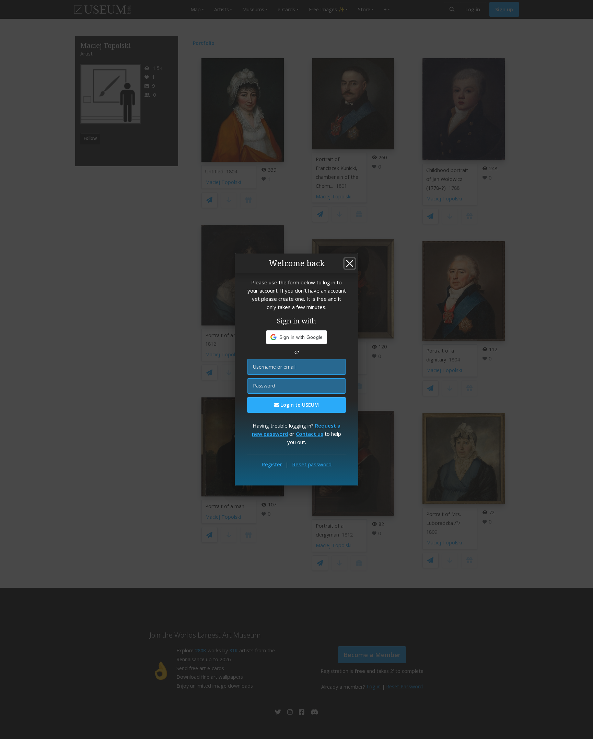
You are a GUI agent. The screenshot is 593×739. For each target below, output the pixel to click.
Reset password (312, 464)
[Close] (350, 263)
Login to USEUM (299, 405)
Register (271, 464)
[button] (296, 337)
